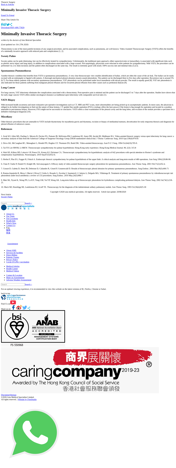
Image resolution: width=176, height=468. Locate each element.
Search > (28, 203)
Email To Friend (7, 15)
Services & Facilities (14, 253)
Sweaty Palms (6, 197)
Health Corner (12, 269)
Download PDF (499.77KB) (12, 27)
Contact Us (10, 225)
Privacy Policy (12, 260)
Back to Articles (7, 4)
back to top (5, 293)
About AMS (11, 250)
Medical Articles (12, 266)
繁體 (8, 230)
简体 (8, 233)
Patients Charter (12, 257)
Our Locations (12, 218)
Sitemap (13, 395)
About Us (10, 214)
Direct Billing (11, 255)
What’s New (11, 223)
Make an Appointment (15, 278)
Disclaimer (5, 395)
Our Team (10, 216)
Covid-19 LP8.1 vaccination (17, 262)
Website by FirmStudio (27, 399)
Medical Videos (12, 271)
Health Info (10, 221)
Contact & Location (14, 275)
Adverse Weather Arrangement (18, 280)
